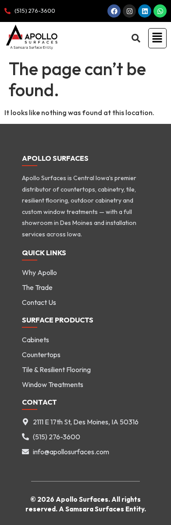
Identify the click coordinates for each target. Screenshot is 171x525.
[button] (156, 38)
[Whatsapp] (160, 11)
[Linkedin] (144, 11)
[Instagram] (129, 11)
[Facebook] (114, 11)
